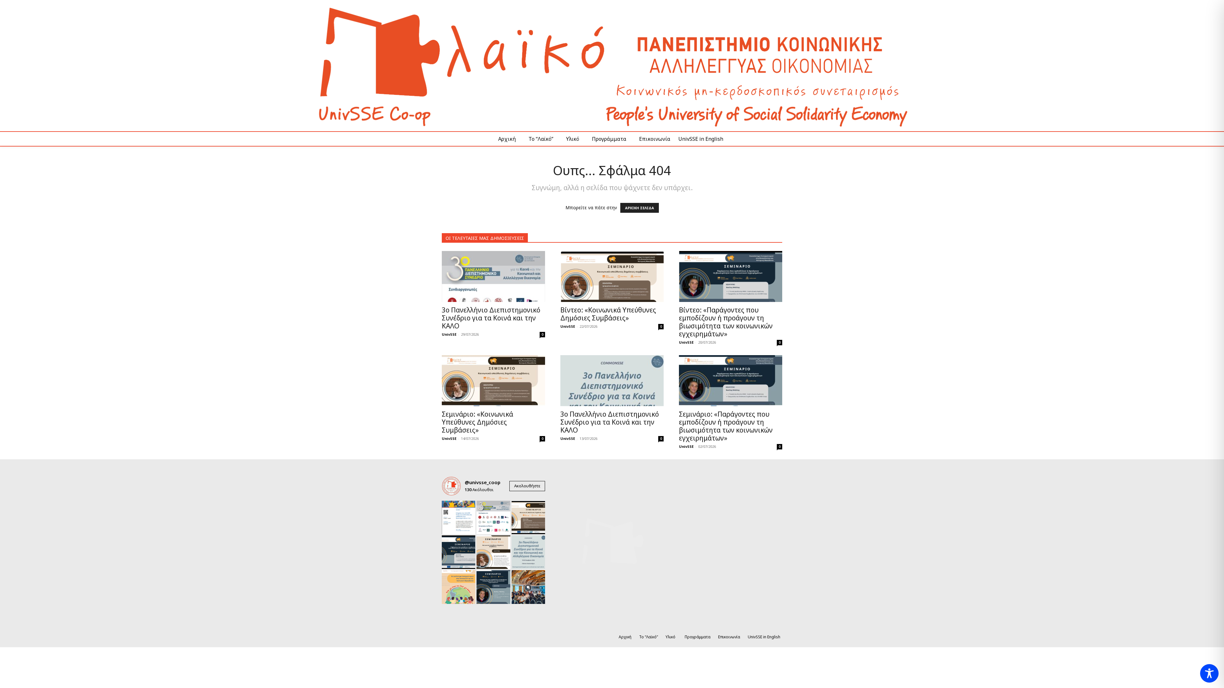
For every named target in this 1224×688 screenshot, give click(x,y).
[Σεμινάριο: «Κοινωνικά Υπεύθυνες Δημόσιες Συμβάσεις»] (493, 380)
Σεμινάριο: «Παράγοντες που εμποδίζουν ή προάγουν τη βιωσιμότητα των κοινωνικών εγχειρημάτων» (726, 426)
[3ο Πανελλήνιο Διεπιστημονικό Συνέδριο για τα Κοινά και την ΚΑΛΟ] (493, 276)
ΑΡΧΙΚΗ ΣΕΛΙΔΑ (639, 207)
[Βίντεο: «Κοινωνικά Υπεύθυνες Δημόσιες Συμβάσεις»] (612, 276)
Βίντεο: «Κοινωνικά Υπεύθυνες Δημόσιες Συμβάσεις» (608, 313)
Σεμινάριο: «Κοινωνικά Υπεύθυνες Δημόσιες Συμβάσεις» (477, 422)
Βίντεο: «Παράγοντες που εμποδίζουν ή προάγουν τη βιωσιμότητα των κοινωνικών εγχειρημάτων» (726, 321)
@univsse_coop (482, 482)
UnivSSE (449, 334)
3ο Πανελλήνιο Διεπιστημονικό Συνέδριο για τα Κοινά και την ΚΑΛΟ (491, 317)
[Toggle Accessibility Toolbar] (1209, 673)
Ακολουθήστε (527, 486)
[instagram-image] (458, 517)
